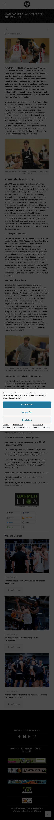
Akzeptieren (27, 404)
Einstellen (27, 420)
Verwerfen (27, 412)
